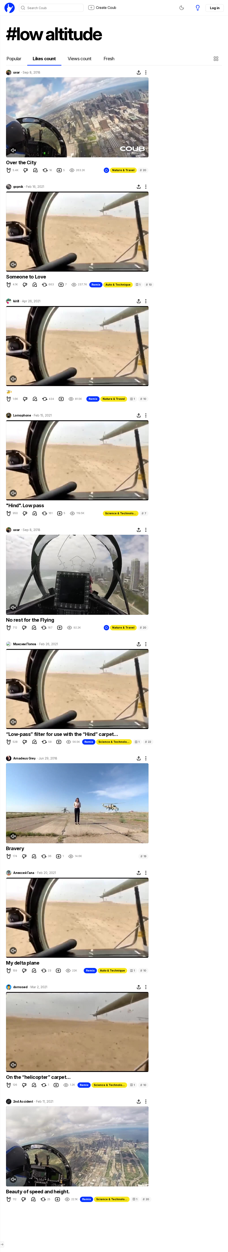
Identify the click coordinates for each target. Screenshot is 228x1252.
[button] (216, 58)
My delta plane (22, 963)
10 (149, 284)
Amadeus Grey (24, 758)
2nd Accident (23, 1101)
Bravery (15, 848)
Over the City (21, 162)
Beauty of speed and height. (37, 1191)
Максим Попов (24, 644)
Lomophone (22, 415)
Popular (13, 58)
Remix (96, 284)
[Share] (138, 72)
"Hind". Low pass (25, 505)
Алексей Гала (23, 872)
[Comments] (35, 170)
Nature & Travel (123, 170)
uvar (16, 72)
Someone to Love (26, 277)
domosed (20, 987)
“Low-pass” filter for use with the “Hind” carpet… (62, 734)
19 (143, 856)
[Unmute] (13, 150)
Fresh (109, 58)
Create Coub (106, 7)
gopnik (18, 186)
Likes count (44, 58)
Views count (79, 58)
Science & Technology (121, 513)
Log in (214, 8)
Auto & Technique (118, 284)
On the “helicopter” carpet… (38, 1077)
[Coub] (9, 8)
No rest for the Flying (30, 620)
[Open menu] (2, 1244)
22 (148, 742)
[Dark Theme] (181, 7)
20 (143, 170)
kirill (16, 301)
